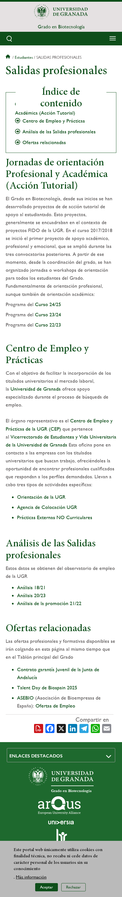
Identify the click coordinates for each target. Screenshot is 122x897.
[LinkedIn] (72, 728)
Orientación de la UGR (41, 497)
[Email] (106, 728)
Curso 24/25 (48, 304)
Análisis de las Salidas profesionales (59, 131)
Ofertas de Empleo (55, 706)
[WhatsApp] (95, 728)
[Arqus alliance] (59, 805)
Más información (31, 877)
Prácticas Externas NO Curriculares (54, 517)
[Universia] (61, 822)
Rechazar (73, 887)
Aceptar (46, 887)
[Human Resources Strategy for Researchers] (61, 838)
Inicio (8, 57)
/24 (57, 314)
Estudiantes (24, 57)
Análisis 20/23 (31, 595)
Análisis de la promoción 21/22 (49, 603)
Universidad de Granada (35, 389)
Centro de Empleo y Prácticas (53, 121)
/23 (57, 325)
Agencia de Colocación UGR (47, 507)
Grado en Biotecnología (61, 27)
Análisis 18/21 (31, 587)
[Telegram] (84, 728)
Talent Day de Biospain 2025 (47, 687)
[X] (61, 728)
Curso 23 (44, 314)
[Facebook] (49, 728)
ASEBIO (26, 698)
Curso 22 (44, 325)
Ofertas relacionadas (44, 142)
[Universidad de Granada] (61, 11)
